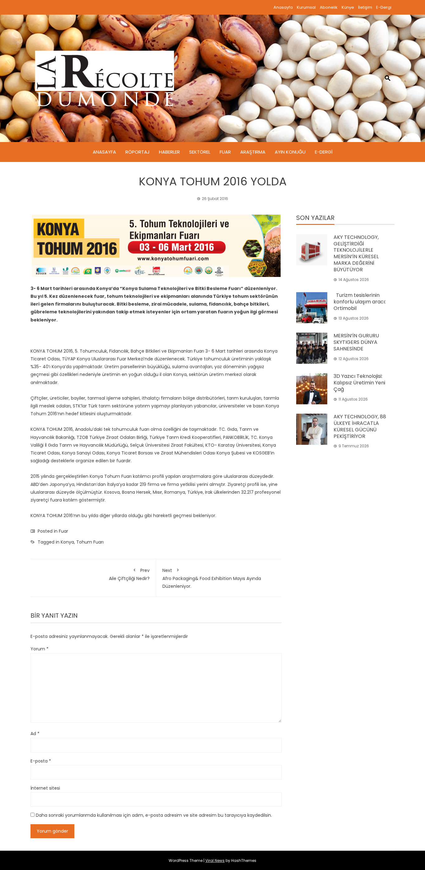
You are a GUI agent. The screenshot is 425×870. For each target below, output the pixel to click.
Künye (348, 7)
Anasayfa (283, 7)
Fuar (225, 152)
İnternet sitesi (45, 788)
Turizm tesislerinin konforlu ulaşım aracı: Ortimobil (360, 302)
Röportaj (137, 152)
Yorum (39, 649)
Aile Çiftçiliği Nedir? (129, 574)
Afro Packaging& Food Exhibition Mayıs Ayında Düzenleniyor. (211, 578)
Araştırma (252, 152)
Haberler (169, 152)
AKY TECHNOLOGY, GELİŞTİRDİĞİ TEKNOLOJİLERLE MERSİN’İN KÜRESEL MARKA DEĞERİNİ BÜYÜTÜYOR (356, 253)
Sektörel (199, 152)
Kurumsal (306, 7)
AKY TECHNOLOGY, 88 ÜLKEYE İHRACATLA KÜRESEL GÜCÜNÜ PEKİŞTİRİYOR (360, 426)
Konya (67, 542)
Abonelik (329, 7)
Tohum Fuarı (90, 542)
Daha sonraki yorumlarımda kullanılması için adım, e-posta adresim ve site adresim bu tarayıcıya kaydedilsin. (154, 815)
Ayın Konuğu (290, 152)
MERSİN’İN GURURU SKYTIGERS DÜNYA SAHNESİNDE (356, 342)
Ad (35, 733)
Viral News (215, 860)
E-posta (40, 761)
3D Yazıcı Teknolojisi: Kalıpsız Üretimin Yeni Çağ (359, 383)
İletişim (365, 7)
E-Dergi (383, 7)
